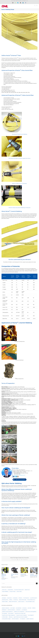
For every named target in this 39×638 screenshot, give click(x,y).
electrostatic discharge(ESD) (31, 611)
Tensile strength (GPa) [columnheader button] (17, 276)
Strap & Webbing (5, 591)
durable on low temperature (19, 611)
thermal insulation (15, 618)
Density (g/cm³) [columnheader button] (12, 276)
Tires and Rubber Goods (30, 601)
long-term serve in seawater (21, 615)
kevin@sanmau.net (22, 475)
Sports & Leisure (21, 601)
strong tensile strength (6, 618)
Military (10, 599)
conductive (18, 609)
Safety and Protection (13, 601)
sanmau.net (16, 475)
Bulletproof (4, 609)
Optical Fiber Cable (22, 599)
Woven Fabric (19, 591)
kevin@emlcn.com (25, 0)
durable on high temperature (7, 611)
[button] (2, 573)
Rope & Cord (27, 589)
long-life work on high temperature (8, 615)
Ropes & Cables (5, 601)
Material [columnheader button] (4, 276)
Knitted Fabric (10, 589)
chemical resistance (11, 609)
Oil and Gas (16, 599)
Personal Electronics (31, 599)
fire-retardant (4, 613)
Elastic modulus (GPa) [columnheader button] (29, 276)
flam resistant (11, 613)
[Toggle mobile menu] (36, 5)
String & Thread (12, 591)
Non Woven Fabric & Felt (19, 589)
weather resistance (29, 618)
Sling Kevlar (23, 574)
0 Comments (13, 577)
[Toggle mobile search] (34, 5)
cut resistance (24, 609)
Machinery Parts (5, 599)
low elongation (31, 615)
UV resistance (22, 618)
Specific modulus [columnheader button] (34, 276)
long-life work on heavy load (20, 613)
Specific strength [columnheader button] (23, 276)
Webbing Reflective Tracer (4, 576)
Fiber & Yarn (4, 589)
